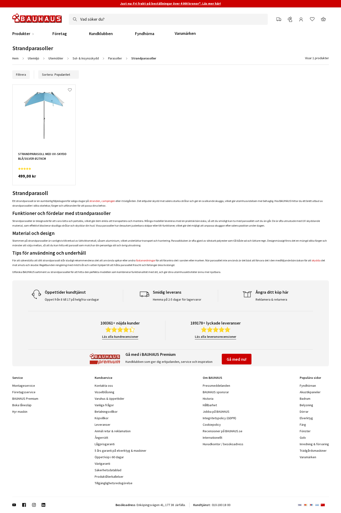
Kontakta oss (104, 385)
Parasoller (115, 58)
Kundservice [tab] (103, 378)
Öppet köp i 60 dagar (109, 457)
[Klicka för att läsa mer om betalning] (313, 505)
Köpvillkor (102, 418)
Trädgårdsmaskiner (313, 450)
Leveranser (102, 424)
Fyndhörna (144, 34)
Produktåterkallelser (109, 476)
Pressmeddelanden (216, 385)
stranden (94, 201)
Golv (303, 437)
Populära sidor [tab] (310, 378)
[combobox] (168, 19)
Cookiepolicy (212, 424)
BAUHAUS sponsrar (216, 392)
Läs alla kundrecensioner (120, 336)
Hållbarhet (210, 405)
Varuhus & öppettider (109, 398)
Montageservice (23, 385)
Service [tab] (17, 378)
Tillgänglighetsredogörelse (113, 483)
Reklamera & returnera (271, 299)
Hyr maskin (19, 411)
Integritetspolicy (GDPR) (219, 418)
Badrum (305, 398)
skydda (316, 260)
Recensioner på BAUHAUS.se (222, 431)
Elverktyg (306, 418)
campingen (108, 201)
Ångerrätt (101, 437)
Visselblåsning (104, 392)
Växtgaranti (102, 463)
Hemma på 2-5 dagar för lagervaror (177, 299)
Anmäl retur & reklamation (113, 431)
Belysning (306, 405)
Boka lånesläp (22, 405)
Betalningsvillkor (106, 411)
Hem (15, 58)
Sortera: (47, 74)
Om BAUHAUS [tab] (212, 378)
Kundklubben (101, 34)
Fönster (305, 431)
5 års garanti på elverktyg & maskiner (120, 450)
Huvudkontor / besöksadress (223, 444)
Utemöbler (55, 58)
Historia (208, 398)
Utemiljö (33, 58)
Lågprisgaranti (105, 444)
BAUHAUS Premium (25, 398)
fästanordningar (145, 260)
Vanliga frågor (104, 405)
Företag (59, 34)
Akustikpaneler (310, 392)
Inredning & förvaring (314, 444)
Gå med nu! (237, 359)
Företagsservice (23, 392)
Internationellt (212, 437)
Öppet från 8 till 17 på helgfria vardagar (72, 299)
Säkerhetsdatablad (108, 470)
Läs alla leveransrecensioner (215, 336)
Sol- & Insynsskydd (86, 58)
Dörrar (304, 411)
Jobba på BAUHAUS (216, 411)
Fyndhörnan (308, 385)
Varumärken (185, 33)
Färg (303, 424)
